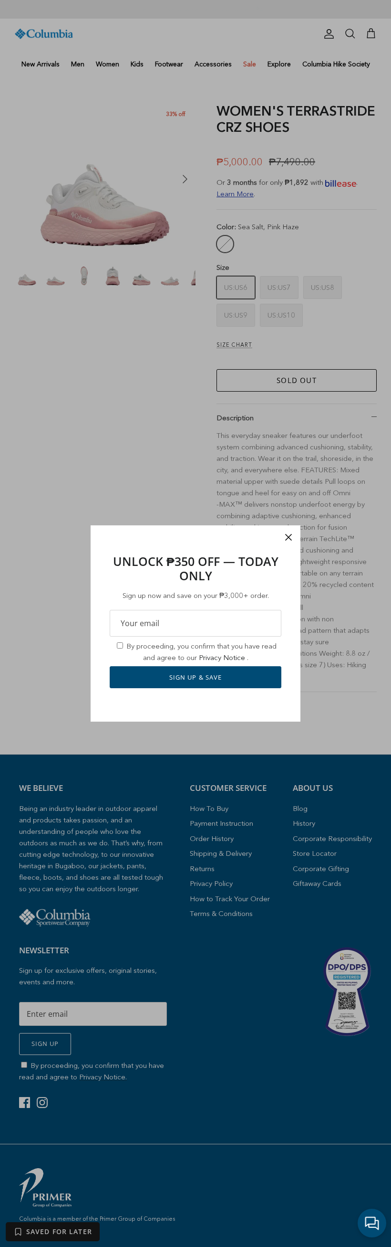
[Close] (288, 537)
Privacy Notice (223, 657)
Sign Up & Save (195, 677)
